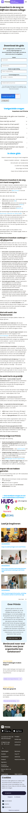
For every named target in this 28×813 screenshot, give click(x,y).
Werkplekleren (5, 756)
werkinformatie (21, 449)
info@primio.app (5, 742)
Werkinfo (3, 759)
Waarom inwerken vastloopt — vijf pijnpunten (16, 160)
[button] (25, 1)
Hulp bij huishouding (20, 759)
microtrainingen (4, 335)
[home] (5, 1)
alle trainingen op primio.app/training (14, 458)
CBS (15, 201)
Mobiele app (18, 739)
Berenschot (19, 208)
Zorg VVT (17, 754)
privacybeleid (16, 89)
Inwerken (3, 754)
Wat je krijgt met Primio (22, 168)
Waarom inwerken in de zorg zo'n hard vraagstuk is (15, 157)
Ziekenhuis (17, 756)
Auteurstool (18, 742)
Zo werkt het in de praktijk (21, 165)
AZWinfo (21, 204)
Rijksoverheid (15, 190)
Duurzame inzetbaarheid (4, 765)
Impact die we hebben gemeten (19, 171)
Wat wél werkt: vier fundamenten (19, 163)
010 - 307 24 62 (5, 744)
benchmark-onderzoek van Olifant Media (11, 213)
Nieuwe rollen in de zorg (6, 770)
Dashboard (17, 745)
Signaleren (4, 762)
